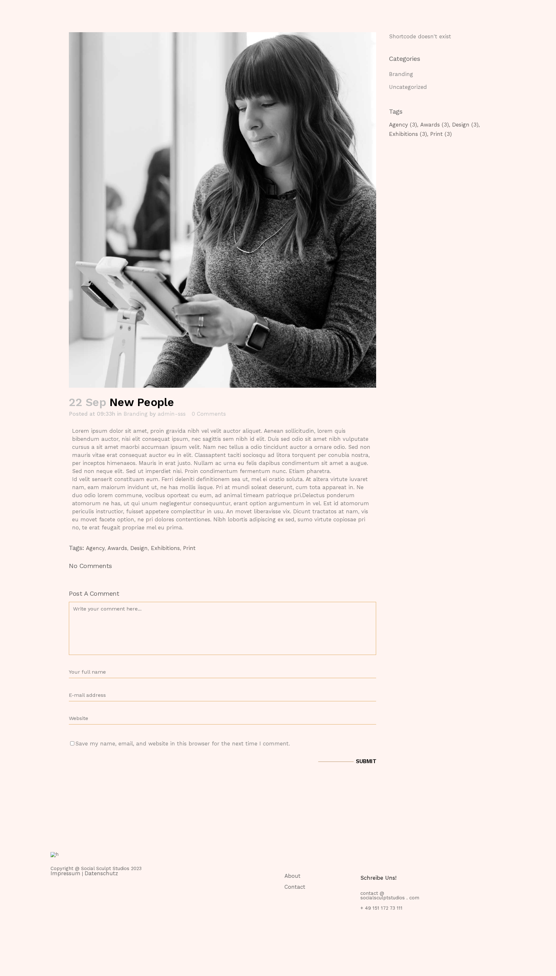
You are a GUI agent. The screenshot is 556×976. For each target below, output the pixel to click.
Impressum (65, 873)
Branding (136, 414)
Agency (95, 548)
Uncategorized (408, 87)
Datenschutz (101, 873)
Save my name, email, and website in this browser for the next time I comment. (182, 743)
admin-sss (172, 414)
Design (139, 548)
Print (189, 548)
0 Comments (209, 414)
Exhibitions (165, 548)
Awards (117, 548)
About (292, 876)
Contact (294, 887)
